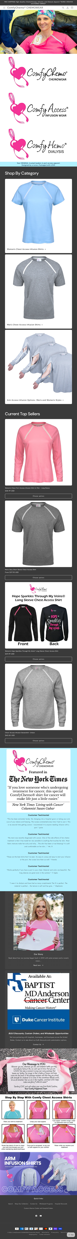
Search (10, 1204)
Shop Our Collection (21, 1204)
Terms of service (65, 1232)
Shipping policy (33, 1234)
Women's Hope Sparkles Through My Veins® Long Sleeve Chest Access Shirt (31, 651)
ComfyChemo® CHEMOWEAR (20, 1232)
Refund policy (45, 1232)
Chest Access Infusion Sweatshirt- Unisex (20, 733)
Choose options (38, 496)
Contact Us (37, 1044)
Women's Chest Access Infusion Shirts (25, 249)
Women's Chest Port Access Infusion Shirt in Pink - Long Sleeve (27, 488)
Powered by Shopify (34, 1232)
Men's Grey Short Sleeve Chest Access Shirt (20, 569)
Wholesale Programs (46, 1204)
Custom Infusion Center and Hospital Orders (38, 1208)
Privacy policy (55, 1232)
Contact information (44, 1234)
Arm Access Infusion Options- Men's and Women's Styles (34, 400)
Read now (37, 965)
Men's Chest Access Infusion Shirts (24, 325)
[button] (4, 7)
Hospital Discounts (61, 1204)
